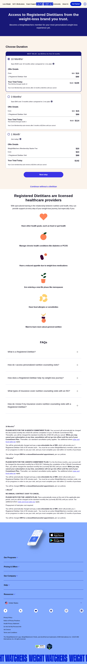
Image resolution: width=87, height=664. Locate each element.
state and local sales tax (26, 502)
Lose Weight (7, 4)
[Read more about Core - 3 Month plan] (51, 101)
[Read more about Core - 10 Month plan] (53, 63)
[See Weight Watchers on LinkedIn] (81, 610)
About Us (65, 4)
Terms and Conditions (10, 632)
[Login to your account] (85, 4)
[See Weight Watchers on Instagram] (66, 610)
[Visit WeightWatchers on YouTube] (36, 610)
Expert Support (31, 4)
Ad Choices (7, 629)
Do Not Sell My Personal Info (12, 626)
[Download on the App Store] (56, 535)
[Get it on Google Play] (56, 540)
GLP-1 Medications (18, 4)
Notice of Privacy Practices (12, 620)
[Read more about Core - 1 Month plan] (20, 139)
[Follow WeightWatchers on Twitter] (20, 610)
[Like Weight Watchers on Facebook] (5, 610)
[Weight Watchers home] (44, 4)
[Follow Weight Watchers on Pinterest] (51, 610)
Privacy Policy (8, 617)
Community (57, 4)
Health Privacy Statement (11, 623)
